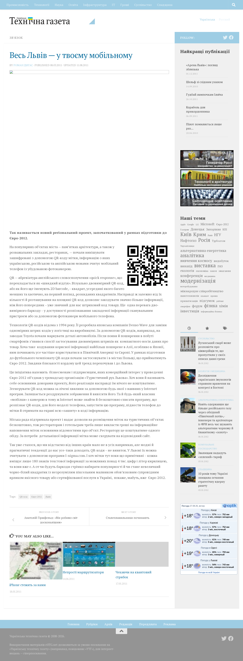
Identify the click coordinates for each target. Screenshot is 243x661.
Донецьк (197, 229)
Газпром (184, 229)
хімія (223, 306)
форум (197, 306)
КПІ (224, 229)
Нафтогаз (188, 240)
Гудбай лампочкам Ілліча (204, 95)
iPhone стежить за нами (27, 585)
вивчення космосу (196, 260)
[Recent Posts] (189, 329)
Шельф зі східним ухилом (204, 82)
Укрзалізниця (187, 245)
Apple (182, 224)
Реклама (169, 624)
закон (213, 271)
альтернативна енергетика (203, 250)
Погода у (209, 510)
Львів (48, 496)
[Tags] (225, 329)
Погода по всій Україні (208, 572)
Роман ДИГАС (23, 65)
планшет (205, 296)
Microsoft (207, 224)
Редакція (125, 624)
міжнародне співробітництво (201, 291)
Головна (73, 624)
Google (190, 224)
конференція (191, 275)
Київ (186, 234)
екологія (187, 270)
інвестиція (189, 311)
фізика (210, 305)
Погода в (209, 548)
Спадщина (164, 5)
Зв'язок (16, 38)
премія (214, 295)
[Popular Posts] (207, 329)
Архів (108, 624)
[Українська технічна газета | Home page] (52, 20)
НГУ (217, 235)
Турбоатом (218, 241)
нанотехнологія (189, 296)
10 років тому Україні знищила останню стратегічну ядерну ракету (213, 479)
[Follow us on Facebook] (231, 37)
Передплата (148, 624)
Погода (185, 506)
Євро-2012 (36, 496)
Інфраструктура (95, 5)
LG (197, 224)
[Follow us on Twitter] (225, 37)
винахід (186, 266)
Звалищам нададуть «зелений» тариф (212, 455)
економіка (202, 271)
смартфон (185, 306)
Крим (199, 234)
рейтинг (220, 301)
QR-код (24, 496)
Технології (41, 5)
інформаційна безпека (211, 311)
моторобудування (188, 286)
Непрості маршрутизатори (83, 572)
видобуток (221, 261)
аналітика (192, 255)
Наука (59, 5)
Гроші (124, 5)
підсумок (207, 300)
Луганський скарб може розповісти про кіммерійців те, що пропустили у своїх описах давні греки (214, 351)
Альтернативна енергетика (216, 399)
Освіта (73, 5)
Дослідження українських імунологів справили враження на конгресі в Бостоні (214, 381)
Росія (204, 240)
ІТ (113, 5)
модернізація (198, 280)
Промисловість (17, 5)
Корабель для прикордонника (198, 109)
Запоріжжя (213, 229)
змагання (225, 271)
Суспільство (143, 5)
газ (220, 266)
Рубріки (92, 624)
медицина (209, 276)
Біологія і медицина (211, 371)
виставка (205, 265)
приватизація (189, 301)
